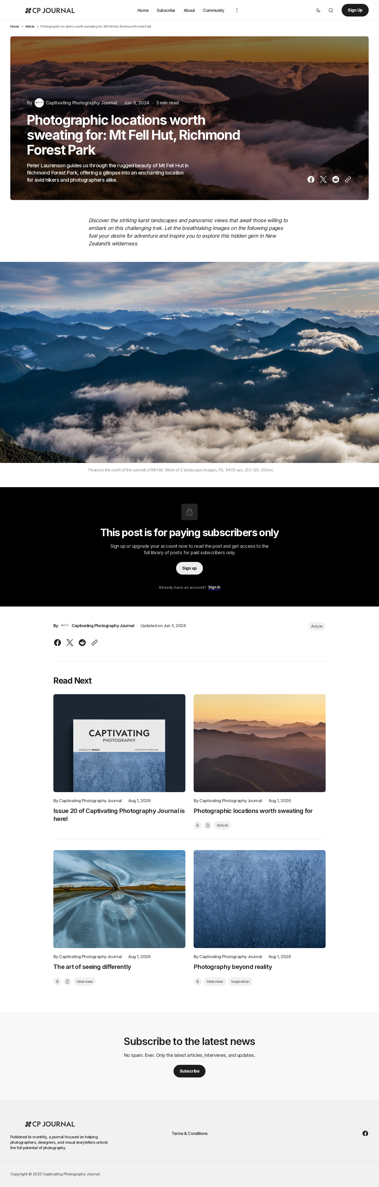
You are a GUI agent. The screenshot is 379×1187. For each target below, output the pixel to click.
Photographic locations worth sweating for (253, 811)
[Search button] (330, 10)
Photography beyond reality (233, 966)
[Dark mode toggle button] (318, 10)
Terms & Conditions (189, 1133)
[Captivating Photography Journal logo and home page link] (49, 10)
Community (213, 10)
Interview (85, 981)
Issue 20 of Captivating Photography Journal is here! (119, 815)
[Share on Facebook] (312, 179)
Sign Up (355, 10)
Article (30, 26)
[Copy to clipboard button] (347, 179)
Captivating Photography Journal (90, 800)
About (189, 10)
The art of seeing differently (92, 966)
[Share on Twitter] (323, 179)
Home (143, 10)
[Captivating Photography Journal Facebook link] (364, 1133)
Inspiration (240, 981)
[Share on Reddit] (335, 179)
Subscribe (166, 10)
